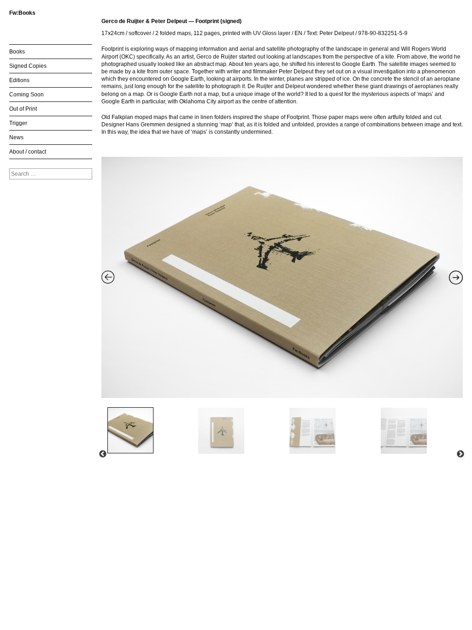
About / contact (27, 152)
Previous (102, 454)
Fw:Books (22, 13)
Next (460, 454)
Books (17, 51)
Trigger (18, 123)
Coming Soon (26, 94)
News (16, 137)
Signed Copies (28, 66)
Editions (19, 80)
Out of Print (23, 109)
